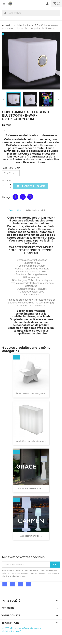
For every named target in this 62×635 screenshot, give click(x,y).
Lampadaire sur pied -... (31, 535)
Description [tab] (15, 210)
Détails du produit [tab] (36, 210)
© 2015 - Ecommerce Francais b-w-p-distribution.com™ (21, 630)
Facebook (4, 584)
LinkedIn (28, 584)
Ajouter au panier (30, 186)
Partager (15, 197)
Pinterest (30, 197)
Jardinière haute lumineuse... (31, 441)
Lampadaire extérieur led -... (31, 488)
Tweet (23, 197)
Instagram (20, 584)
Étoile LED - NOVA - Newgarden (31, 393)
